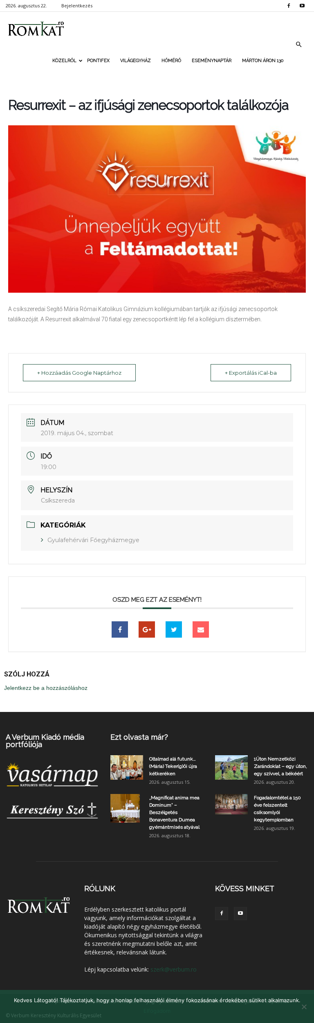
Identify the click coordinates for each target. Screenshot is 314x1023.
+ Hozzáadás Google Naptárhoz (79, 372)
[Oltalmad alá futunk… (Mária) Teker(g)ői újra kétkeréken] (126, 767)
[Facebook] (289, 5)
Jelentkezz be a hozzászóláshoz (45, 688)
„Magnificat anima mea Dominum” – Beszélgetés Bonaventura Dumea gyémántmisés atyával (174, 812)
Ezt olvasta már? (139, 737)
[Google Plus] (147, 629)
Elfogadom (157, 1010)
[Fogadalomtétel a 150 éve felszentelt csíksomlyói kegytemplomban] (231, 804)
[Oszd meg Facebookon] (120, 629)
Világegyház (135, 60)
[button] (298, 44)
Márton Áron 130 (262, 60)
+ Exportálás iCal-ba (251, 372)
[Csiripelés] (174, 629)
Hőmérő (171, 60)
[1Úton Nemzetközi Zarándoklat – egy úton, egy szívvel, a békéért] (231, 767)
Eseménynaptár (211, 60)
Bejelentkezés (76, 5)
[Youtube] (302, 5)
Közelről (64, 60)
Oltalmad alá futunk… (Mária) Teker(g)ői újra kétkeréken (173, 766)
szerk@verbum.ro (173, 969)
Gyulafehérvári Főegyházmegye (93, 540)
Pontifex (98, 60)
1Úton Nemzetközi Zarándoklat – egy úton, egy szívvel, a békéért (280, 766)
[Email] (201, 629)
